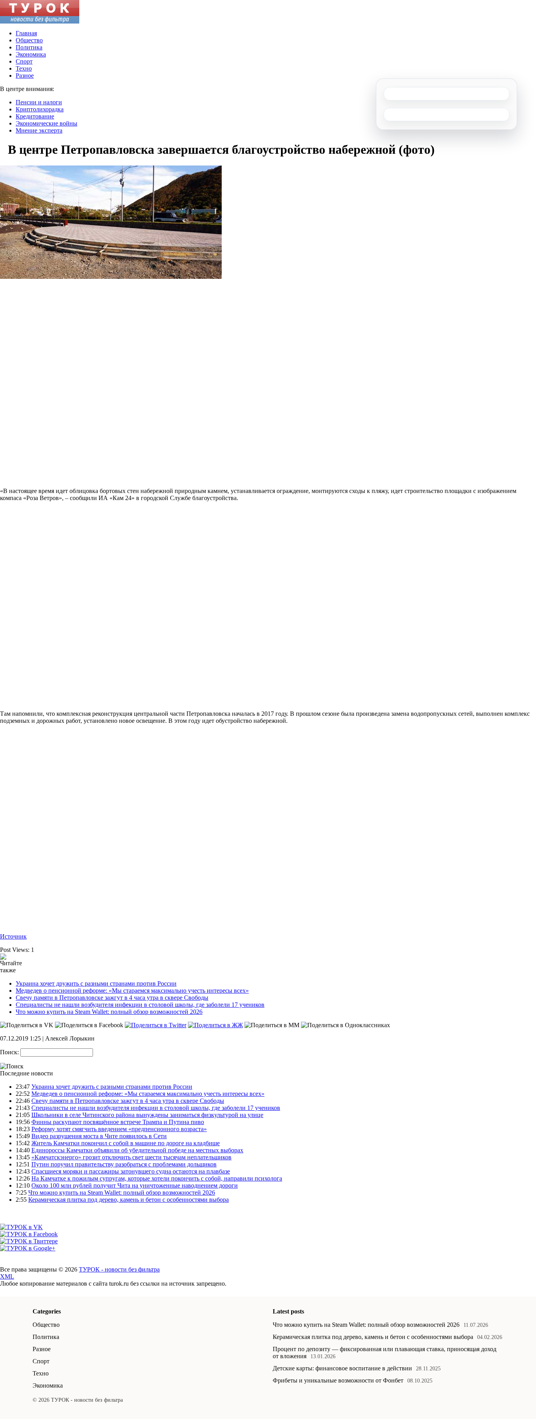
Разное (25, 75)
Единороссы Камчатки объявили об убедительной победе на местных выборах (137, 1150)
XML (7, 1276)
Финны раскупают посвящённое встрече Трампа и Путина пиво (117, 1122)
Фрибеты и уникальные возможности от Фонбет (338, 1380)
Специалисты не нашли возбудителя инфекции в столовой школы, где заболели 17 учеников (140, 1004)
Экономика (31, 54)
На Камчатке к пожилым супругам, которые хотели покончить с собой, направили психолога (156, 1178)
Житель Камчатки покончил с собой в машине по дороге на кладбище (125, 1143)
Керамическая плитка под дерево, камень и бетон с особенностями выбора (128, 1199)
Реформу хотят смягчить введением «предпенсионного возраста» (119, 1129)
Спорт (24, 61)
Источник (13, 936)
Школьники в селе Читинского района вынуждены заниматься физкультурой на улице (147, 1115)
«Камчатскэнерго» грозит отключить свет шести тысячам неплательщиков (131, 1157)
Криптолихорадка (40, 109)
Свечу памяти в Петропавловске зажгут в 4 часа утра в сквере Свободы (112, 997)
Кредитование (35, 116)
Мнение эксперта (39, 130)
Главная (26, 33)
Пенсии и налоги (39, 102)
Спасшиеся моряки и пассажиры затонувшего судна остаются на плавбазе (130, 1171)
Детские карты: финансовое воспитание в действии (342, 1368)
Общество (29, 40)
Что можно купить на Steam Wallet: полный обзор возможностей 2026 (109, 1011)
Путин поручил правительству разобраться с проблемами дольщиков (124, 1164)
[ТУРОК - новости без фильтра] (39, 21)
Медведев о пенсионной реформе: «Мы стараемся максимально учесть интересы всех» (132, 990)
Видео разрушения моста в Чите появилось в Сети (99, 1136)
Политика (29, 47)
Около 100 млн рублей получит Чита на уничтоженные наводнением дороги (134, 1185)
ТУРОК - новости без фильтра (119, 1269)
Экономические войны (46, 123)
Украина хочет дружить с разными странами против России (96, 983)
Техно (24, 68)
